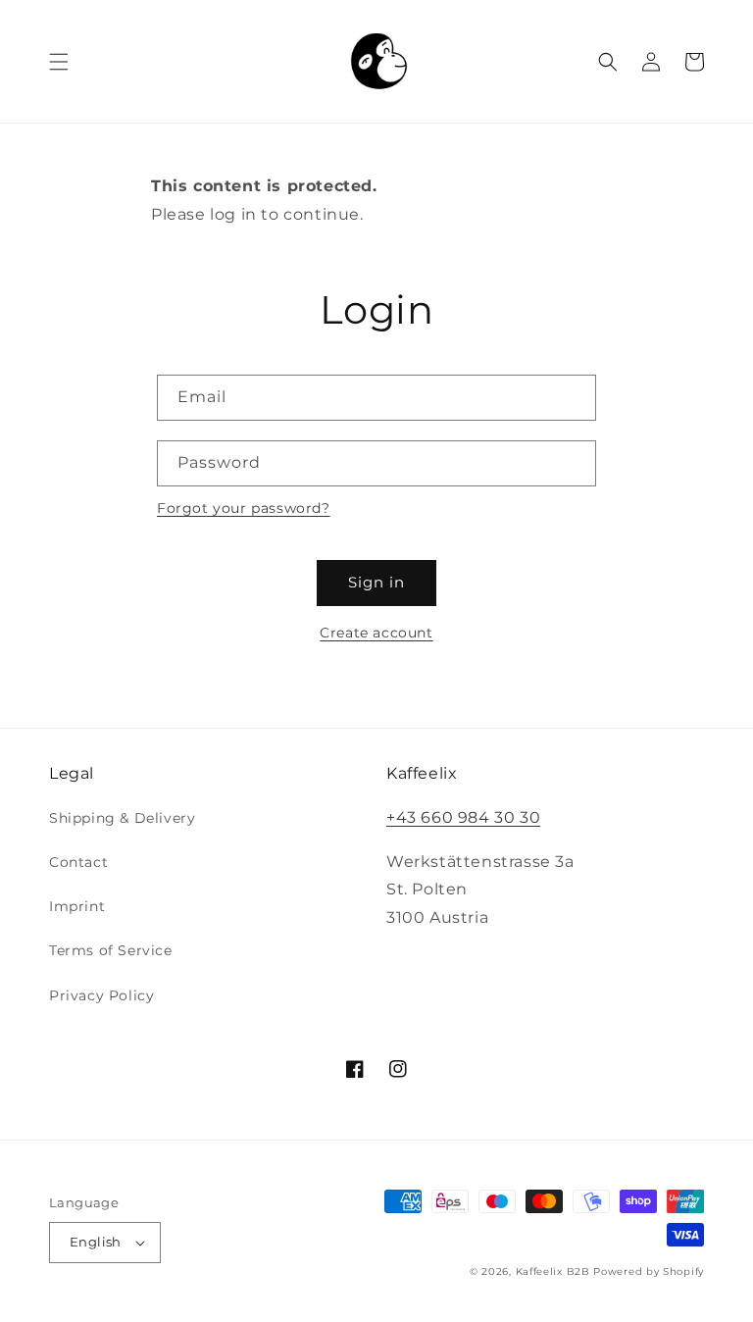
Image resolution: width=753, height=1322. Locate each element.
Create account (376, 632)
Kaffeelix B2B (553, 1271)
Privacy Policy (101, 995)
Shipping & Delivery (122, 818)
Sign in (376, 582)
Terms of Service (111, 950)
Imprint (77, 906)
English (96, 1241)
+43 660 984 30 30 (463, 817)
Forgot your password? (243, 508)
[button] (58, 61)
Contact (78, 862)
